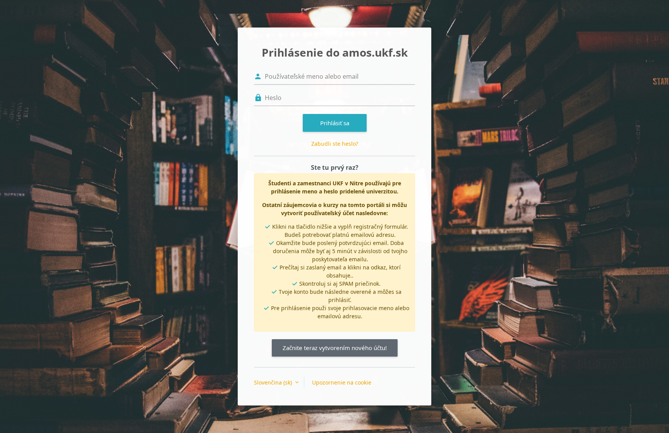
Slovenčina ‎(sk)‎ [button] (273, 382)
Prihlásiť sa (334, 123)
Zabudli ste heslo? (334, 143)
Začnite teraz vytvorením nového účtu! (335, 348)
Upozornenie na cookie (341, 382)
